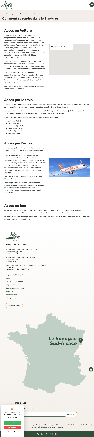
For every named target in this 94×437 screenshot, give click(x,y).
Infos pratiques (14, 14)
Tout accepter (12, 423)
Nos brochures (11, 295)
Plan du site (35, 427)
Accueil (4, 14)
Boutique (9, 291)
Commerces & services (15, 288)
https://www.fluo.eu (31, 217)
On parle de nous (12, 285)
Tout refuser (12, 427)
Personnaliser (12, 432)
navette (10, 176)
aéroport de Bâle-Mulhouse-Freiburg (27, 150)
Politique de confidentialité (66, 425)
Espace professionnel (14, 281)
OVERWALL (59, 427)
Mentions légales (50, 425)
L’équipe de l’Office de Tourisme (18, 275)
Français (55, 433)
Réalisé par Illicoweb (47, 427)
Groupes (9, 278)
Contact (88, 425)
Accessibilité (80, 425)
